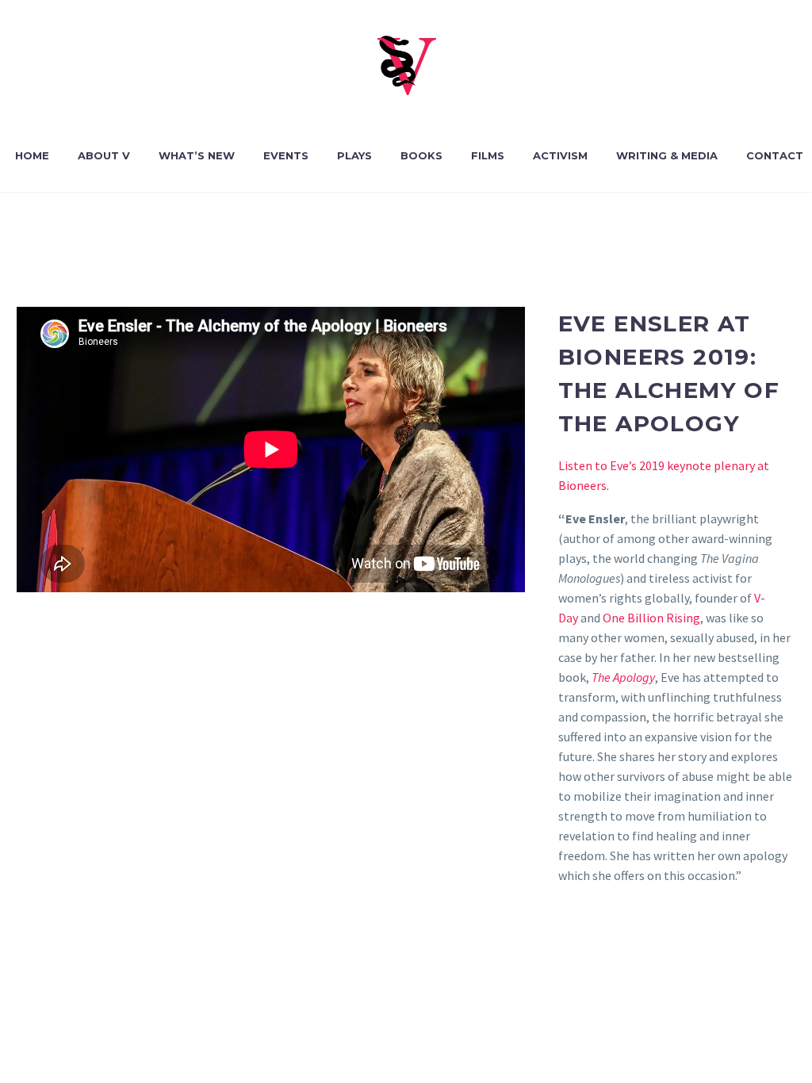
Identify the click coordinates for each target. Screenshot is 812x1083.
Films (487, 155)
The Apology (623, 677)
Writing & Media (667, 155)
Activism (560, 155)
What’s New (197, 155)
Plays (354, 155)
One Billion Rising (651, 618)
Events (285, 155)
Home (32, 155)
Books (421, 155)
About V (104, 155)
